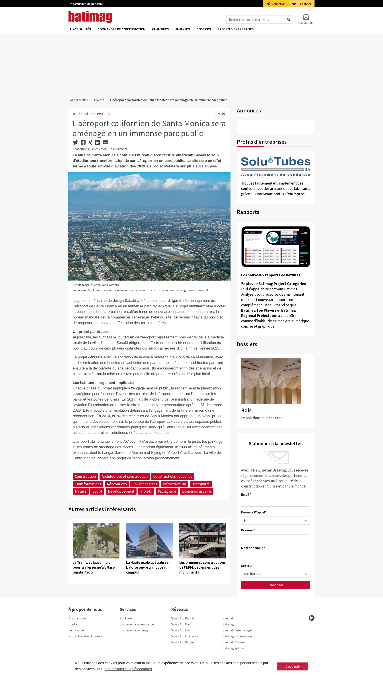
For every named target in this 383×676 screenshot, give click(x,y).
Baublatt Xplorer (233, 642)
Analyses (182, 29)
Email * (246, 494)
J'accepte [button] (293, 666)
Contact (74, 624)
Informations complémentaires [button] (128, 669)
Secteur (247, 566)
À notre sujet (77, 618)
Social (97, 491)
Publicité (126, 618)
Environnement (145, 483)
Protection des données (85, 636)
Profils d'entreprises (235, 29)
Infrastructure (174, 483)
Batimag (228, 624)
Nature (80, 491)
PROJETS (103, 114)
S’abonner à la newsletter (137, 624)
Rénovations (117, 483)
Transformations (88, 483)
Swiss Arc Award (182, 630)
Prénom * (248, 530)
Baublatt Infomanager (237, 630)
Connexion (278, 4)
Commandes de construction (121, 29)
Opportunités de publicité (85, 4)
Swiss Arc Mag (181, 624)
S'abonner (304, 4)
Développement (121, 491)
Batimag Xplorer (233, 648)
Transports (200, 483)
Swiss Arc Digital (182, 618)
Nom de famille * (253, 548)
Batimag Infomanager (237, 636)
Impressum (76, 630)
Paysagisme (167, 491)
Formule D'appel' (253, 512)
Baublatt (228, 618)
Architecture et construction (125, 476)
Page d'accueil (78, 100)
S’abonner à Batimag (134, 630)
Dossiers (203, 29)
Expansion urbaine (196, 491)
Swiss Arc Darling (183, 642)
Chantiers (160, 29)
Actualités (82, 29)
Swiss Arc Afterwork (184, 636)
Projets (99, 100)
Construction (85, 476)
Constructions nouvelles (172, 476)
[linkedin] (312, 618)
